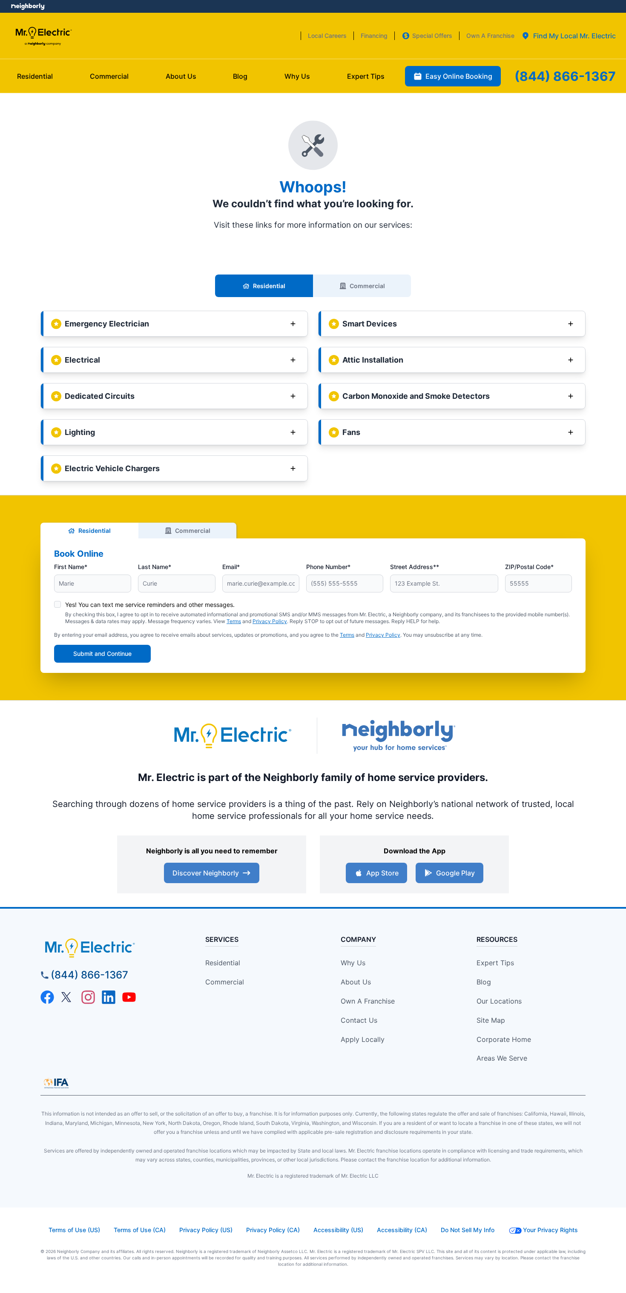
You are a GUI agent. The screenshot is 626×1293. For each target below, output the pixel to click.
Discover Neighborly (205, 873)
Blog (484, 982)
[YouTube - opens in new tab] (129, 997)
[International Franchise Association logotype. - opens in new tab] (56, 1083)
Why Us (353, 962)
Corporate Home (504, 1039)
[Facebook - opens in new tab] (47, 997)
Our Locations (499, 1001)
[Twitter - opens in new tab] (68, 997)
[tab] (568, 36)
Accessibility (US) (338, 1229)
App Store (382, 873)
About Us (356, 982)
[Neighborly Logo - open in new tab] (28, 6)
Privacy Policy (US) (206, 1229)
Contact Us (359, 1020)
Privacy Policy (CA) (273, 1229)
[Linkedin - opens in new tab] (108, 997)
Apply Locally (363, 1039)
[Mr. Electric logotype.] (232, 735)
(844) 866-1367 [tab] (565, 76)
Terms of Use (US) (74, 1229)
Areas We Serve (502, 1058)
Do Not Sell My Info (467, 1229)
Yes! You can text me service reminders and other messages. (150, 604)
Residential (269, 285)
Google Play (455, 873)
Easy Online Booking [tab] (458, 76)
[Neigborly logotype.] (398, 735)
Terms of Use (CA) (140, 1229)
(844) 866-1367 (89, 975)
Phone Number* (328, 566)
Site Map (491, 1020)
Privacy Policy (270, 621)
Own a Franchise (368, 1001)
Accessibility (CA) (402, 1229)
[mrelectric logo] (109, 948)
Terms (234, 621)
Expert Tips (495, 962)
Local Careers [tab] (327, 35)
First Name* (70, 566)
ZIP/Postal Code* (529, 566)
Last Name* (154, 566)
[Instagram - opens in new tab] (88, 997)
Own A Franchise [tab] (490, 35)
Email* (231, 566)
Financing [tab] (374, 35)
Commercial (367, 285)
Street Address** (414, 566)
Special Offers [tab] (432, 35)
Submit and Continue (102, 653)
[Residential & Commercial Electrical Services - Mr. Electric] (43, 36)
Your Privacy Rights (550, 1229)
